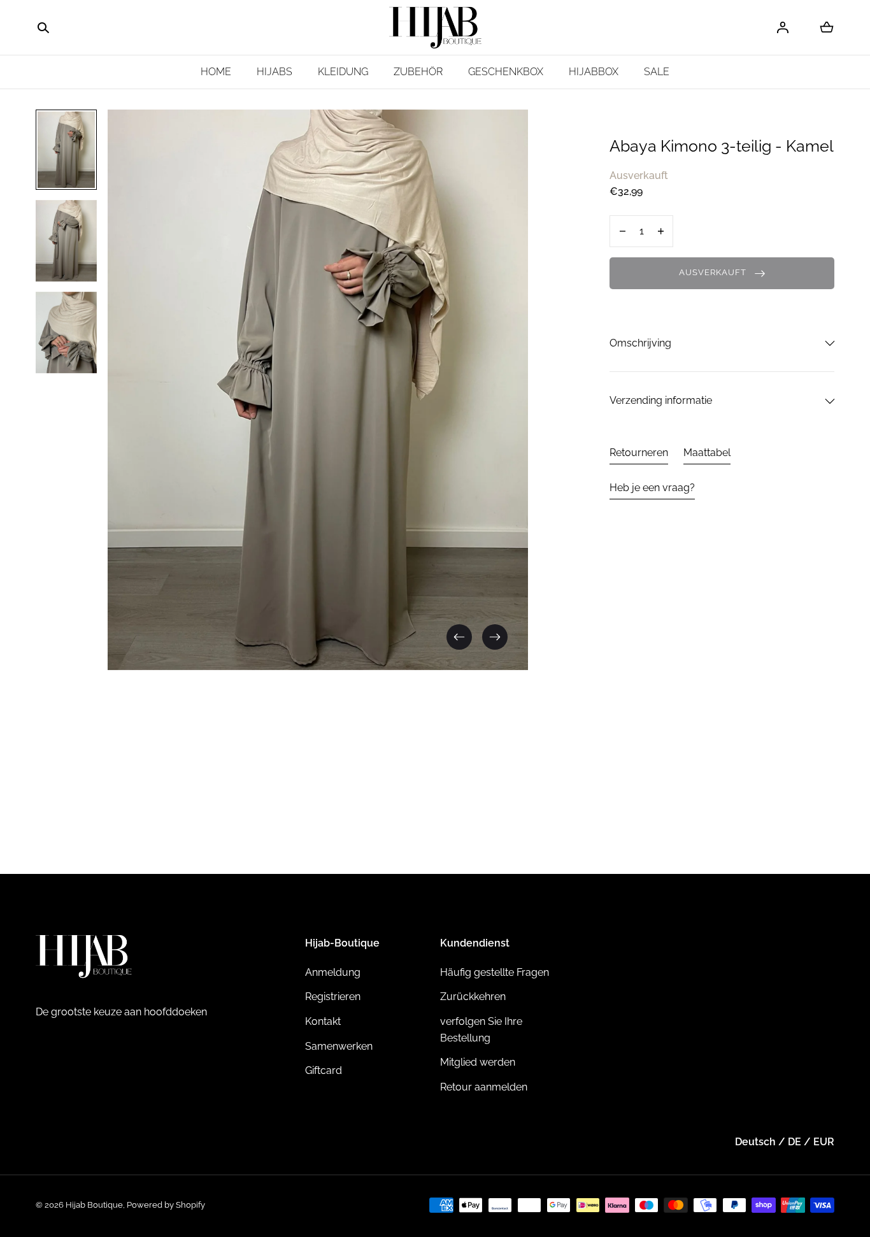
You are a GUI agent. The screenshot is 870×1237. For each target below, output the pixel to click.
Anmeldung (332, 972)
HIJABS (274, 72)
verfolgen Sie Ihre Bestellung (481, 1029)
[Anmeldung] (782, 27)
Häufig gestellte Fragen (494, 972)
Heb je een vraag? (652, 488)
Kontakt (323, 1021)
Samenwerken (339, 1046)
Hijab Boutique (94, 1205)
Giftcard (323, 1070)
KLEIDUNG (343, 72)
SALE (656, 72)
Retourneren (639, 453)
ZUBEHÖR (418, 72)
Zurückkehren (473, 996)
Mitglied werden (477, 1062)
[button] (43, 28)
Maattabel (707, 453)
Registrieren (332, 996)
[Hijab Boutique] (435, 27)
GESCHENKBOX (505, 72)
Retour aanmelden (483, 1087)
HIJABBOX (593, 72)
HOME (216, 72)
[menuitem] (66, 150)
